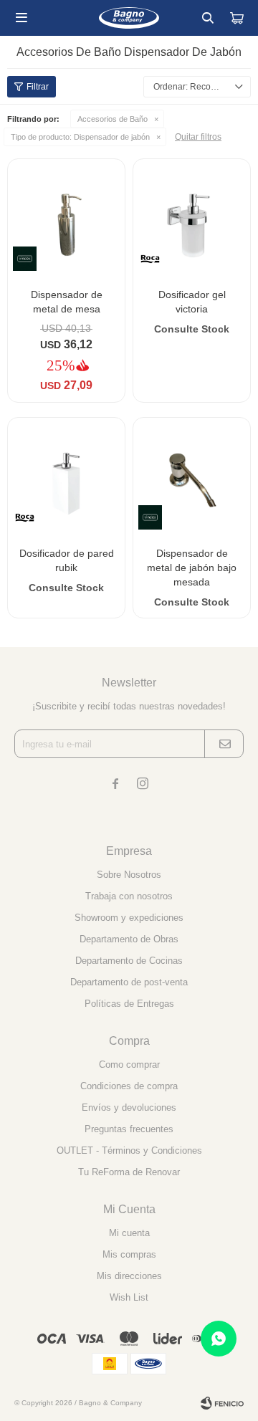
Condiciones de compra (129, 1086)
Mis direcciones (129, 1276)
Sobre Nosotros (129, 874)
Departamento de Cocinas (129, 960)
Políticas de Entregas (129, 1003)
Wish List (129, 1297)
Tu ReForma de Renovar (129, 1172)
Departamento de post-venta (129, 982)
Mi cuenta (129, 1233)
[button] (208, 18)
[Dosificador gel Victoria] (192, 217)
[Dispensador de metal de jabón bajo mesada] (192, 476)
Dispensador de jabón (80, 137)
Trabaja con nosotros (129, 896)
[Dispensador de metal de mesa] (66, 217)
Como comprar (129, 1064)
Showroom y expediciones (129, 917)
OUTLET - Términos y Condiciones (129, 1150)
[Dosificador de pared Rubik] (66, 476)
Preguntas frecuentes (129, 1129)
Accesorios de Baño (112, 119)
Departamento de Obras (129, 939)
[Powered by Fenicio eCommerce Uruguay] (222, 1403)
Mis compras (129, 1254)
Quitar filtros (198, 137)
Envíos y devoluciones (129, 1107)
